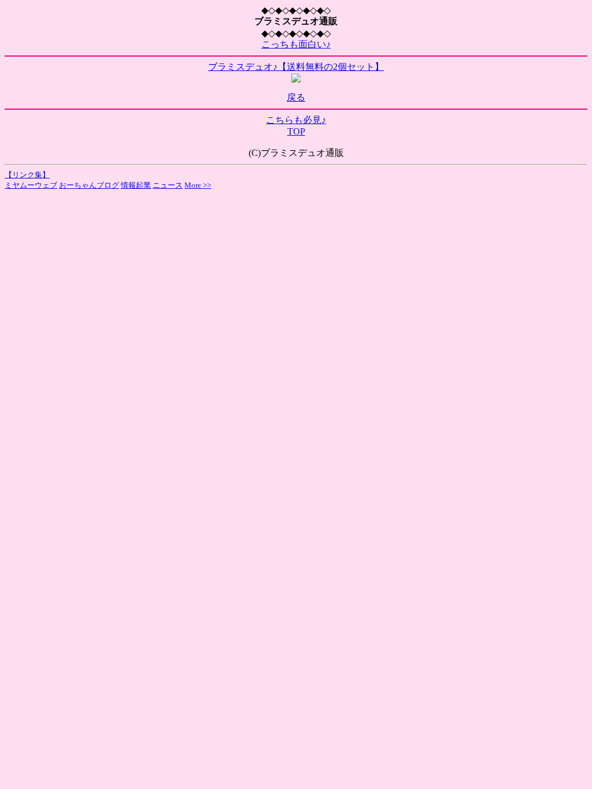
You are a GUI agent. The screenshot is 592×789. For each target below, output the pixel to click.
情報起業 (136, 185)
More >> (197, 185)
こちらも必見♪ (296, 120)
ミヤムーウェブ (31, 185)
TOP (296, 131)
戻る (296, 97)
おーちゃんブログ (89, 185)
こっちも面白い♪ (296, 44)
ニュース (168, 185)
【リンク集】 (27, 174)
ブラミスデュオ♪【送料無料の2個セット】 (296, 67)
